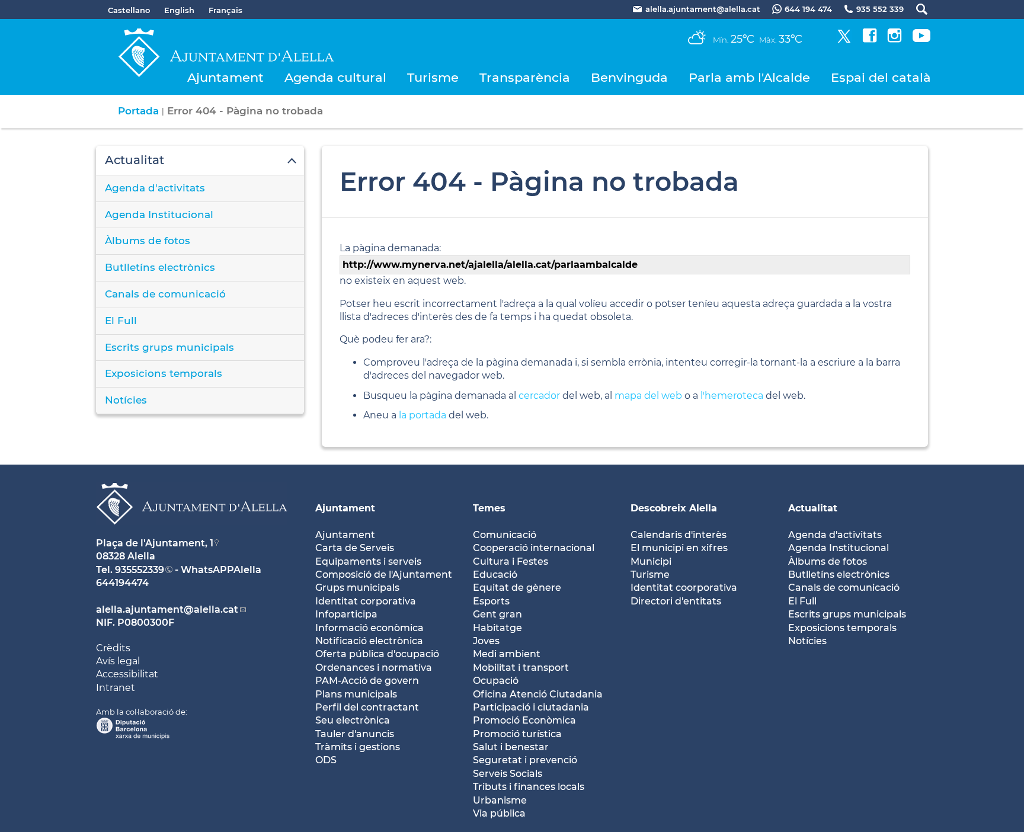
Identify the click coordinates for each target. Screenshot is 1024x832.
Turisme (433, 77)
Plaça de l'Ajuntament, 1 (154, 543)
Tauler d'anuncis (354, 734)
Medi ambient (506, 654)
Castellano (129, 10)
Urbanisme (500, 800)
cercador (539, 395)
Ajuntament (225, 77)
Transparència (524, 77)
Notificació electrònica (369, 641)
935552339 (139, 569)
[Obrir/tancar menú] (200, 160)
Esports (491, 601)
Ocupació (496, 680)
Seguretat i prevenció (525, 760)
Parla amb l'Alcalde (749, 77)
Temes (489, 508)
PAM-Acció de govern (367, 680)
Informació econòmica (369, 627)
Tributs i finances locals (528, 786)
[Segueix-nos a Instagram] (894, 39)
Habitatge (497, 627)
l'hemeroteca (731, 395)
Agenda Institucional (159, 214)
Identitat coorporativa (684, 587)
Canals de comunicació (165, 294)
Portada (138, 111)
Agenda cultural (335, 77)
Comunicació (504, 534)
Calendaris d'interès (679, 534)
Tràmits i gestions (357, 747)
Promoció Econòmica (524, 720)
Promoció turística (517, 734)
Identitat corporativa (365, 601)
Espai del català (881, 77)
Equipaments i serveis (368, 561)
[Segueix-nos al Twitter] (844, 39)
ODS (326, 760)
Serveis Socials (507, 773)
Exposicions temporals (163, 373)
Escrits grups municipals (169, 347)
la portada (422, 415)
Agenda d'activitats (155, 188)
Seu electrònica (352, 720)
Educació (495, 574)
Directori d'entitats (676, 601)
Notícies (126, 400)
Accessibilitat (127, 674)
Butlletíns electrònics (160, 267)
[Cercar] (916, 9)
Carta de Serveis (354, 547)
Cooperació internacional (533, 547)
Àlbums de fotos (147, 241)
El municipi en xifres (679, 547)
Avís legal (118, 661)
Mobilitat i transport (521, 667)
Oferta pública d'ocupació (377, 654)
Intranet (115, 687)
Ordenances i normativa (373, 667)
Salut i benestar (511, 747)
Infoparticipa (346, 614)
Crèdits (113, 648)
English (179, 10)
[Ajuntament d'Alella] (191, 533)
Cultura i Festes (510, 561)
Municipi (651, 561)
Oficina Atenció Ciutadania (538, 694)
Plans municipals (356, 694)
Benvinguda (629, 77)
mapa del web (648, 395)
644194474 (122, 582)
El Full (121, 321)
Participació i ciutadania (531, 707)
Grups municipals (357, 587)
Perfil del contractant (367, 707)
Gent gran (497, 614)
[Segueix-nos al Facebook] (869, 39)
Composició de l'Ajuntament (383, 574)
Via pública (499, 813)
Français (225, 10)
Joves (486, 641)
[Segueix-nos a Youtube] (921, 39)
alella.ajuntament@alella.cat (167, 609)
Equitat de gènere (517, 587)
